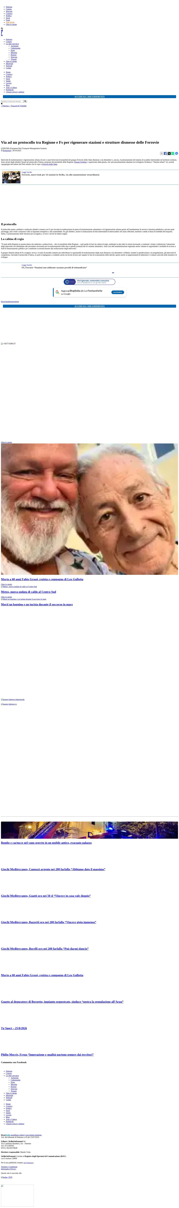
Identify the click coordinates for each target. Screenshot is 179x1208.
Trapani (14, 59)
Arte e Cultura (11, 87)
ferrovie (4, 302)
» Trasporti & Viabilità (17, 106)
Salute (8, 81)
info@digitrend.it (28, 1163)
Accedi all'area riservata (89, 97)
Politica (9, 16)
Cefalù (8, 68)
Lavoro (8, 83)
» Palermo (5, 106)
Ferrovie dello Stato (49, 164)
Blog (8, 85)
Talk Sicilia (10, 22)
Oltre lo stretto (11, 24)
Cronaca (9, 13)
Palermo (9, 7)
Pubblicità (10, 90)
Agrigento (15, 46)
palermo (10, 302)
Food (8, 20)
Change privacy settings (15, 92)
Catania (9, 9)
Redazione (7, 151)
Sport (8, 18)
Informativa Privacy (8, 1169)
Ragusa (13, 55)
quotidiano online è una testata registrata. (21, 1135)
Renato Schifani (80, 162)
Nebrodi (9, 66)
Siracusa (9, 11)
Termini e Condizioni (9, 1167)
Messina (14, 53)
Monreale (9, 64)
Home (8, 72)
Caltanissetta (15, 48)
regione (16, 302)
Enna (13, 50)
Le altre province (12, 44)
